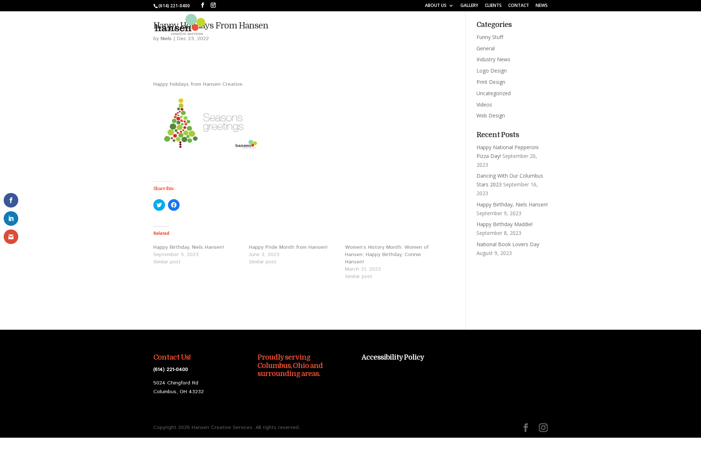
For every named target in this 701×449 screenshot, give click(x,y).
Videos (484, 104)
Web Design (490, 115)
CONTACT (518, 5)
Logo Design (491, 70)
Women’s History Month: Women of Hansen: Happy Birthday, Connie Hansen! (387, 255)
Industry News (493, 59)
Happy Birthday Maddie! (504, 224)
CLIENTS (493, 5)
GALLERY (469, 5)
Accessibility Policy (392, 357)
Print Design (490, 81)
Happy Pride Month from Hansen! (288, 247)
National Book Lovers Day (507, 244)
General (485, 48)
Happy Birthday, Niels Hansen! (188, 247)
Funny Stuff (489, 37)
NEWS (542, 5)
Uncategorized (493, 93)
